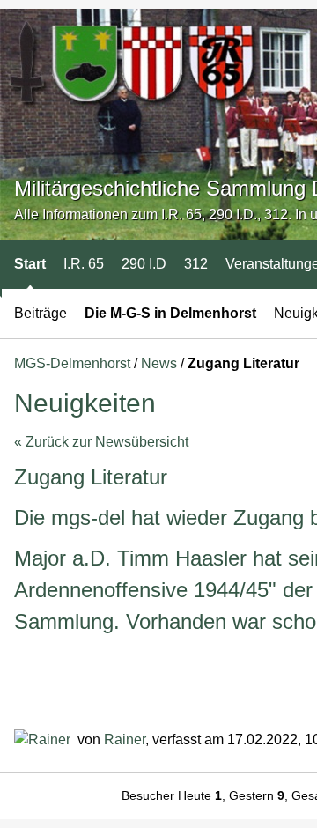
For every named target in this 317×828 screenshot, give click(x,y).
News (159, 363)
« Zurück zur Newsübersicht (101, 441)
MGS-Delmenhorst (72, 363)
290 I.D (144, 263)
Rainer (124, 739)
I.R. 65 (83, 263)
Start (30, 263)
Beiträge (40, 313)
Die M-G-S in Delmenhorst (170, 313)
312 (196, 263)
